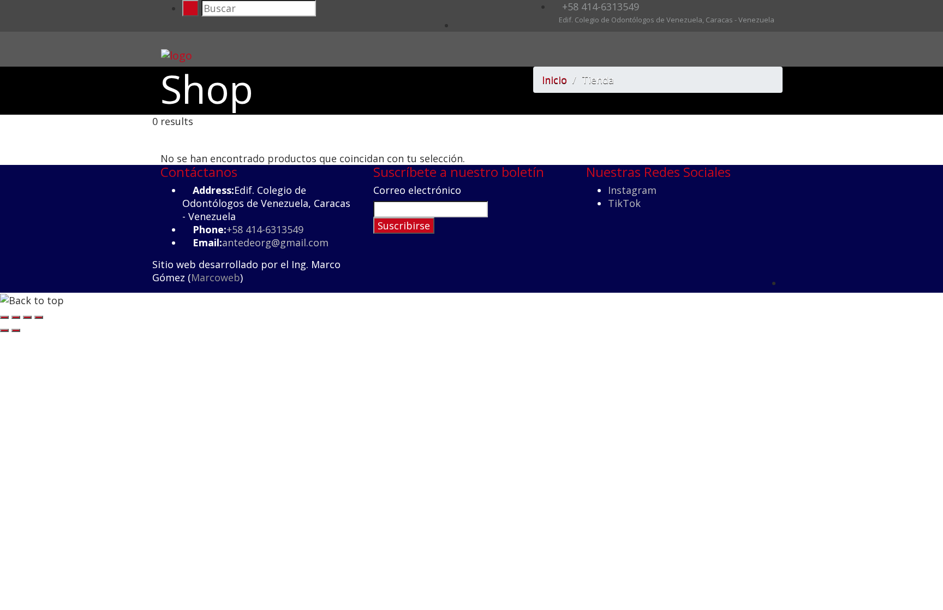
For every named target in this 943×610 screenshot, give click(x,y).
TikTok (624, 203)
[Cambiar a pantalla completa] (15, 317)
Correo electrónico (417, 190)
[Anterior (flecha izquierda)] (4, 330)
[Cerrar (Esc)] (38, 317)
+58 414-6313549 (599, 6)
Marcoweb (215, 277)
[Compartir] (27, 317)
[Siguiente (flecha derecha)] (15, 330)
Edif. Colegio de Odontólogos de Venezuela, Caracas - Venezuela (665, 20)
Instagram (632, 190)
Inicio (554, 79)
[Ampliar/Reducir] (4, 317)
